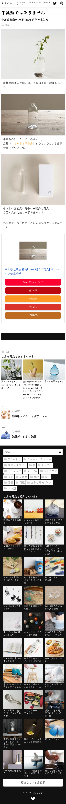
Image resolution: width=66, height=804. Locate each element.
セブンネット (33, 307)
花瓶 (7, 25)
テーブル (32, 471)
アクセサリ (14, 459)
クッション (14, 471)
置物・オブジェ (17, 465)
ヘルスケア (50, 471)
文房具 (23, 476)
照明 (10, 482)
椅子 (47, 476)
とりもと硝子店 (23, 143)
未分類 (12, 488)
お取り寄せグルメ (41, 482)
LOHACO (33, 315)
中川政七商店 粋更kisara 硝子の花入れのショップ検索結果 (32, 271)
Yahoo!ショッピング (33, 282)
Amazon (33, 298)
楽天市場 (33, 290)
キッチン (46, 465)
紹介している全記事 (33, 782)
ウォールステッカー (39, 459)
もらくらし (8, 3)
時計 (36, 476)
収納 (10, 476)
